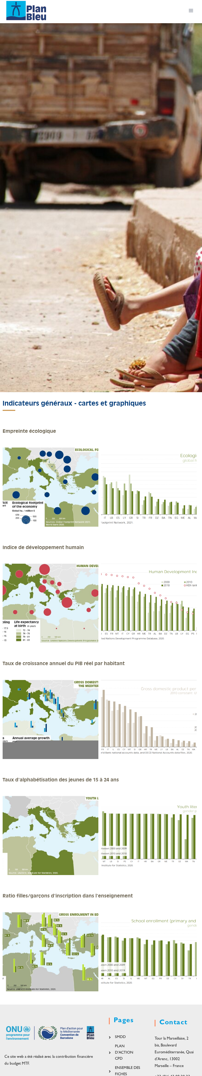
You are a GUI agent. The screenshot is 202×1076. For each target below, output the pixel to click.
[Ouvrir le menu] (191, 10)
